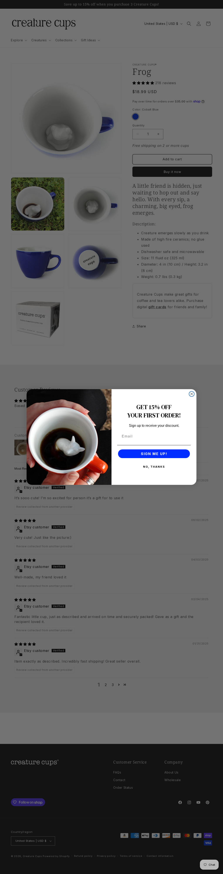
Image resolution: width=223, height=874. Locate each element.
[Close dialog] (191, 394)
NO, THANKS (154, 466)
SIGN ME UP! (154, 454)
